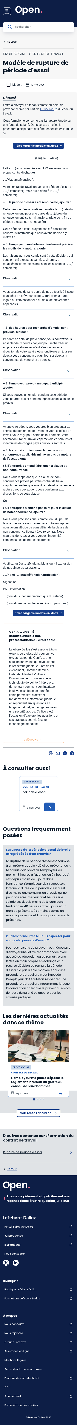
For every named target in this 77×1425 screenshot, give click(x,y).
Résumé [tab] (9, 98)
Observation (11, 278)
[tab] (34, 1099)
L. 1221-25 (47, 109)
